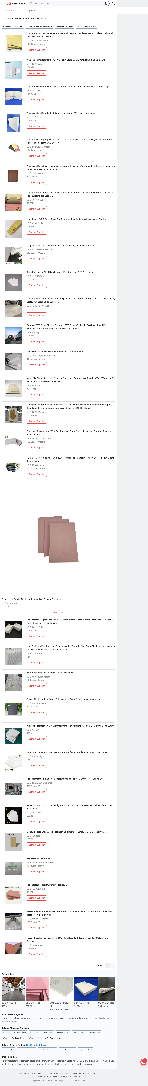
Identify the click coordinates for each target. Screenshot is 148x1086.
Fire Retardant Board (79, 1018)
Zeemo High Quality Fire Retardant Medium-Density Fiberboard (32, 599)
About (39, 1076)
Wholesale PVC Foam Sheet (41, 1032)
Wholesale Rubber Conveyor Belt (86, 1032)
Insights (94, 1073)
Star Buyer (76, 1073)
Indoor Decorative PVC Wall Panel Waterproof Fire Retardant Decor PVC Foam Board (67, 752)
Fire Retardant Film (67, 1050)
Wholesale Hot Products (60, 1073)
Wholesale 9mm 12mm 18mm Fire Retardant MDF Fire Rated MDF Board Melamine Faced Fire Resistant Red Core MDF (70, 194)
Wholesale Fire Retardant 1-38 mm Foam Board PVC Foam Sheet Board (61, 112)
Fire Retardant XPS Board (39, 858)
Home (4, 1018)
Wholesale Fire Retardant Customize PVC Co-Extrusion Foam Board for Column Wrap (68, 86)
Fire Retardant (8, 1050)
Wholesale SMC (63, 1032)
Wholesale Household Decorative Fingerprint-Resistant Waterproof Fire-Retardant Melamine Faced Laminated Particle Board (71, 167)
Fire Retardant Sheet (47, 1050)
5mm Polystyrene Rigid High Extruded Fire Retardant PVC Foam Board (60, 272)
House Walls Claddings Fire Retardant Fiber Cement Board (55, 351)
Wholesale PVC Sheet (64, 26)
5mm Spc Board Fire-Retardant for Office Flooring (50, 672)
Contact (77, 1076)
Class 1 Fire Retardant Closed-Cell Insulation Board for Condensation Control (63, 699)
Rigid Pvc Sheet (85, 1050)
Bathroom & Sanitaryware (51, 1018)
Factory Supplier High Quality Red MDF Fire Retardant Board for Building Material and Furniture (67, 939)
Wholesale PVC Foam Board (14, 1032)
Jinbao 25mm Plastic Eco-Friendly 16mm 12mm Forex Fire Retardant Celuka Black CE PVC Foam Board (70, 807)
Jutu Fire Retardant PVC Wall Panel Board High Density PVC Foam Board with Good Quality (70, 725)
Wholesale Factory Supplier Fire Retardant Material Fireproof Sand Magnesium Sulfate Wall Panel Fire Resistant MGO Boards (71, 141)
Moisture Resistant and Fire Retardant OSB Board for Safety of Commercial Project (66, 831)
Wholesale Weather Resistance (39, 26)
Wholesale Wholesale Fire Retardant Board (46, 1038)
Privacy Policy (65, 1076)
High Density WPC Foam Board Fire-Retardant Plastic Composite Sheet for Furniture (67, 219)
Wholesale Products (23, 1018)
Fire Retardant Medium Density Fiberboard (47, 884)
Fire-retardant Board (26, 1050)
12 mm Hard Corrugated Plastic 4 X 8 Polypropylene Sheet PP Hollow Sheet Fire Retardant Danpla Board (70, 459)
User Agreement (51, 1076)
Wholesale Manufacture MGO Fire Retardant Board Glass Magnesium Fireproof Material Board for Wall (69, 433)
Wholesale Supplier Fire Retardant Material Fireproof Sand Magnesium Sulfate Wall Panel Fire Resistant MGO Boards (70, 35)
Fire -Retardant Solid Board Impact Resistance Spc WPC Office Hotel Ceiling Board (66, 778)
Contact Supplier (37, 49)
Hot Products (24, 1073)
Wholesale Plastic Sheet (13, 26)
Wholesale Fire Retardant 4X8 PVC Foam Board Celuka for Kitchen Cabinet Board (66, 59)
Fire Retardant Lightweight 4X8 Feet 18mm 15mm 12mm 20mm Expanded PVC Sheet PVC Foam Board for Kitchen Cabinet (70, 621)
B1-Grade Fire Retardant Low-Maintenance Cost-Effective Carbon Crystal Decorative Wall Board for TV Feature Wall (69, 913)
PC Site (86, 1073)
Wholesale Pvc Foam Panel (14, 1038)
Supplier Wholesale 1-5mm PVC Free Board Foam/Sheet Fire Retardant (61, 245)
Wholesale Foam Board (86, 26)
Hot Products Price (40, 1073)
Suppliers (31, 10)
